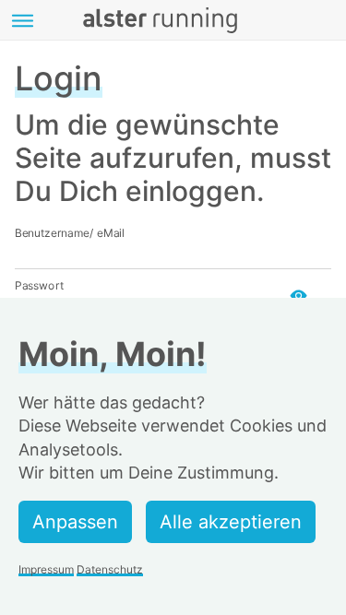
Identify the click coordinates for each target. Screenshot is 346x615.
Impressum (46, 569)
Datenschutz (110, 569)
